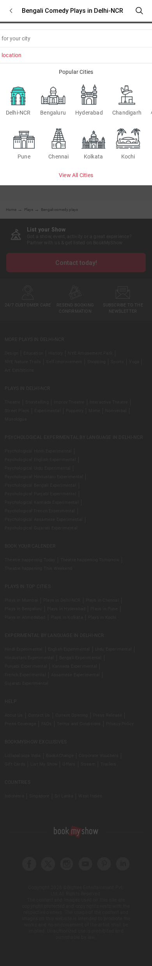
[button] (10, 11)
